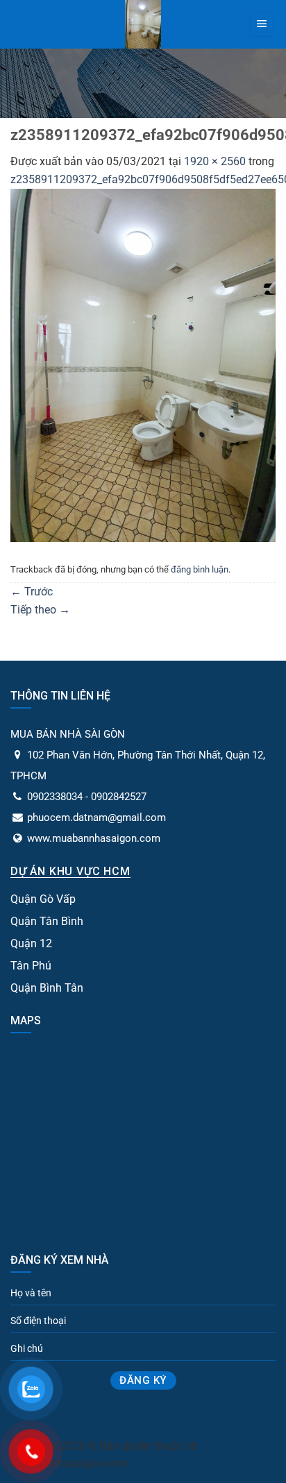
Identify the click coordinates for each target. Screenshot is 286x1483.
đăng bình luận (199, 569)
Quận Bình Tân (46, 987)
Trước (31, 591)
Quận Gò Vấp (43, 899)
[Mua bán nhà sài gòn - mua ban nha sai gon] (143, 24)
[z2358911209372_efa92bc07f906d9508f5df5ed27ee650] (143, 364)
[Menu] (262, 24)
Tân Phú (30, 965)
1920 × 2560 (215, 161)
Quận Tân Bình (46, 921)
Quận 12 (31, 943)
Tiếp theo (40, 609)
